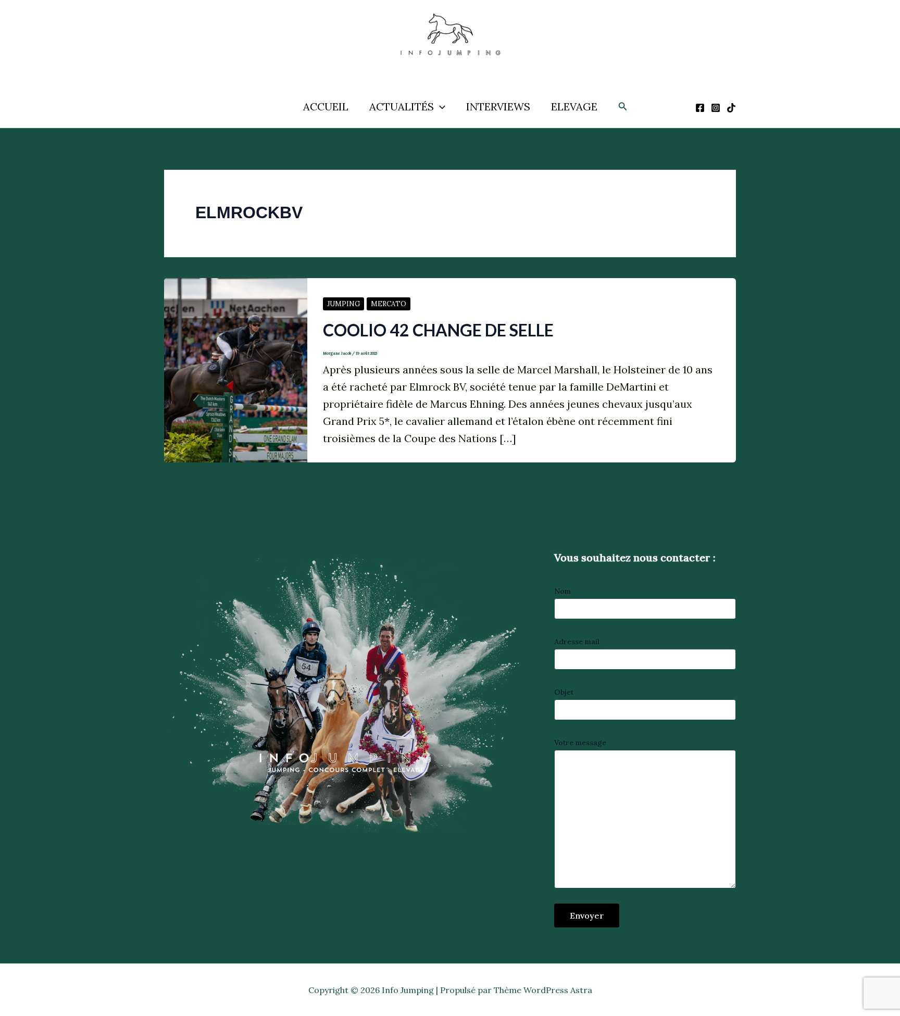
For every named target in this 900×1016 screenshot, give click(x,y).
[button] (439, 107)
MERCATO (388, 303)
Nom (562, 591)
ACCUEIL (325, 106)
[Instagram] (715, 107)
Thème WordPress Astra (543, 990)
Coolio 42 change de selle (438, 330)
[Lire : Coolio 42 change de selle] (235, 368)
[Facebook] (700, 107)
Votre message (580, 742)
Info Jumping (438, 66)
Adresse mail (576, 641)
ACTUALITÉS (401, 106)
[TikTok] (731, 107)
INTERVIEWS (498, 106)
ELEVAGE (574, 106)
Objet (563, 692)
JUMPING (343, 303)
